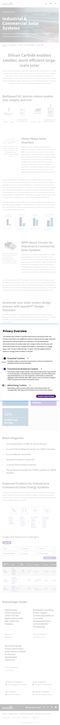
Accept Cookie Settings (46, 396)
